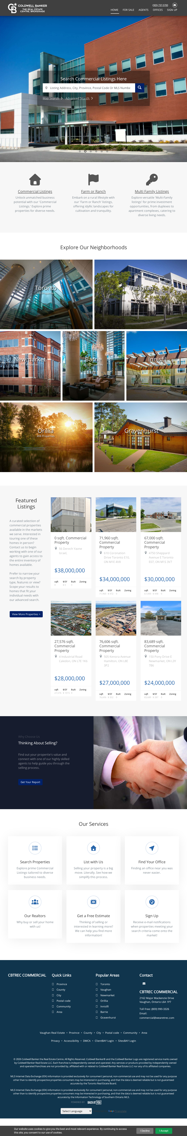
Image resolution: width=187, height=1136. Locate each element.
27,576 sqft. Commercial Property (64, 646)
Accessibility (71, 1040)
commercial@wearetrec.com (157, 1017)
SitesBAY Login (127, 1040)
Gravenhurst (108, 1017)
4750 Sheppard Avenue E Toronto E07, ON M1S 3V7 (161, 557)
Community (64, 1006)
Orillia (104, 1000)
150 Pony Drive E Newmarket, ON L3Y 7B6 (162, 661)
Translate (121, 1111)
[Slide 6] (107, 151)
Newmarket (107, 995)
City (59, 995)
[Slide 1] (80, 151)
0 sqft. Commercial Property (70, 540)
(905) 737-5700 (160, 5)
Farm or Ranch (93, 191)
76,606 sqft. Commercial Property (109, 646)
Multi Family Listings (152, 191)
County (61, 989)
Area (59, 1012)
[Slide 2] (85, 151)
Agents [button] (144, 10)
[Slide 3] (91, 151)
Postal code (63, 1000)
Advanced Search (78, 98)
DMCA (87, 1040)
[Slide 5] (102, 151)
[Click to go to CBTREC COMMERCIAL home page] (27, 8)
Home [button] (115, 10)
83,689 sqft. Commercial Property (154, 646)
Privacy (55, 1040)
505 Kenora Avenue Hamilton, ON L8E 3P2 (117, 661)
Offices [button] (158, 10)
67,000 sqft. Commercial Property (154, 542)
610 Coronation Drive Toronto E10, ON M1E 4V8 (117, 557)
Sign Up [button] (172, 10)
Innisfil (104, 1006)
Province (62, 984)
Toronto (105, 984)
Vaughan (105, 989)
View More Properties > (26, 614)
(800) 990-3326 (160, 1009)
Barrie (104, 1012)
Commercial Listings (35, 191)
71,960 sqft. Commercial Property (109, 542)
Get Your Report (30, 782)
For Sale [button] (129, 10)
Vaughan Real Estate (52, 1032)
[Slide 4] (96, 151)
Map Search (51, 98)
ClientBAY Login (104, 1040)
